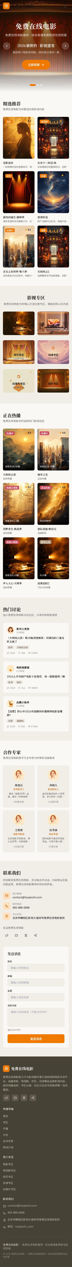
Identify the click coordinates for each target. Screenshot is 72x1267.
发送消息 (36, 1038)
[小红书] (35, 935)
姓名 (10, 961)
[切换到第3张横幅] (41, 85)
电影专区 (8, 1164)
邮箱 (10, 976)
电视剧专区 (9, 1170)
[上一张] (6, 46)
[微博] (6, 935)
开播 (5, 1128)
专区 (5, 1122)
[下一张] (65, 46)
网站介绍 (8, 1147)
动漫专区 (8, 1183)
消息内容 (12, 1005)
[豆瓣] (26, 935)
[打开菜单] (65, 5)
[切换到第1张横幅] (33, 85)
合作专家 (8, 1141)
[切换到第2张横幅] (38, 85)
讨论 (5, 1135)
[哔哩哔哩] (16, 935)
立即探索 (34, 64)
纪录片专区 (9, 1189)
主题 (10, 990)
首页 (5, 1116)
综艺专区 (8, 1176)
